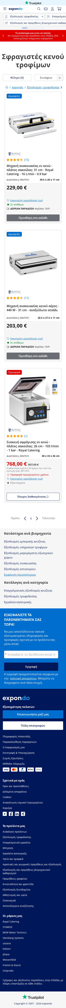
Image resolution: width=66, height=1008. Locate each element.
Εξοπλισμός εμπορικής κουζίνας (24, 541)
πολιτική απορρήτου (23, 678)
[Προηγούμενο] (25, 518)
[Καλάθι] (59, 9)
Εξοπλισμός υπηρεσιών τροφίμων (25, 547)
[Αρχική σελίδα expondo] (6, 87)
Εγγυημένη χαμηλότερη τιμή (26, 200)
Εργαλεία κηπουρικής (17, 602)
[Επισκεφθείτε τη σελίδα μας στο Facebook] (11, 815)
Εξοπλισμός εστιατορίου (20, 569)
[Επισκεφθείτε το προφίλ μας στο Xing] (23, 815)
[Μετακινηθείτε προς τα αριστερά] (3, 35)
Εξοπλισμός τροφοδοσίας (20, 596)
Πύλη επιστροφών (33, 725)
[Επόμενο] (37, 518)
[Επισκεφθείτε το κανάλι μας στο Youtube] (5, 815)
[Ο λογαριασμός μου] (52, 9)
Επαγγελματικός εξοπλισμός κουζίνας (28, 590)
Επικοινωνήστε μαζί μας (33, 714)
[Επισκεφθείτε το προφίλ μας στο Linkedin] (17, 815)
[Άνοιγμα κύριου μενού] (4, 9)
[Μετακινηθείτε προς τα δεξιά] (62, 35)
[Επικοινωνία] (45, 8)
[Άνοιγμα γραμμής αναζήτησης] (39, 9)
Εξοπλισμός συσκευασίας (20, 563)
